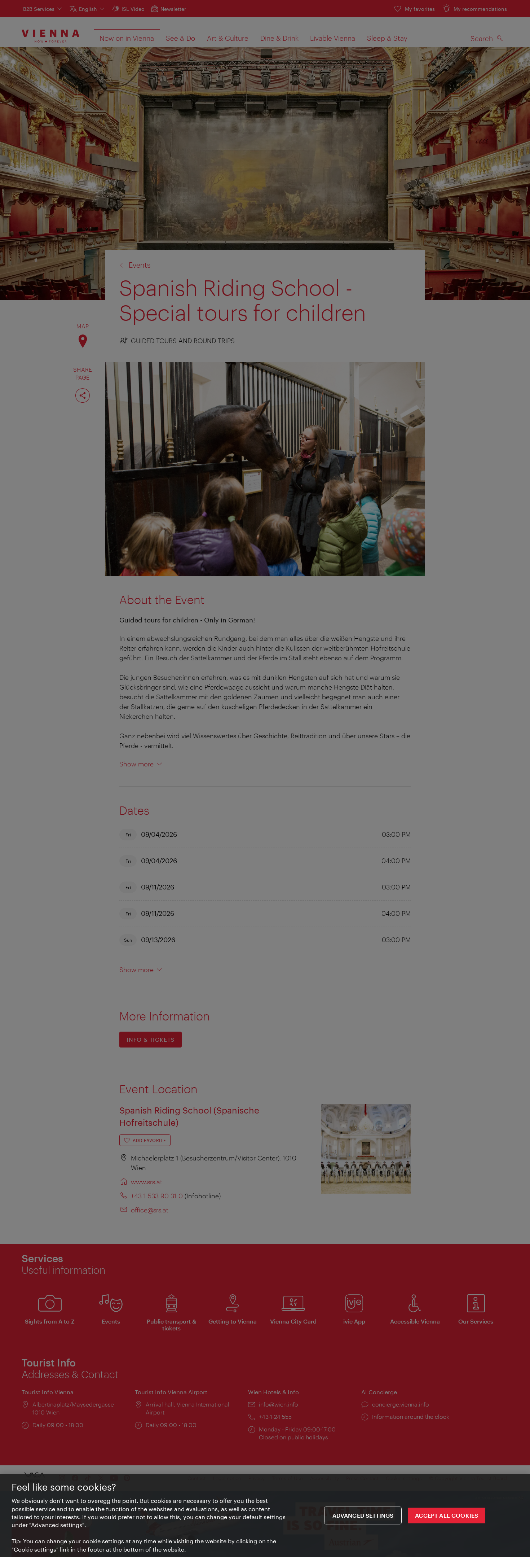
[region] (265, 1515)
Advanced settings (363, 1515)
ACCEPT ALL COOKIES (446, 1515)
